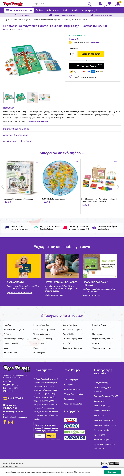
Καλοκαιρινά (53, 10)
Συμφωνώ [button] (112, 472)
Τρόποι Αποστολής (102, 411)
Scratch (13, 29)
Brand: (6, 29)
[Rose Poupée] (16, 4)
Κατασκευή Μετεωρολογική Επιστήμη (18, 199)
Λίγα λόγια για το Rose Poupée (18, 141)
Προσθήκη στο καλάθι (90, 54)
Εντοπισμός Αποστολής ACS (106, 396)
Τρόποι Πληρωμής (102, 406)
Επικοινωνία (99, 401)
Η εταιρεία (68, 384)
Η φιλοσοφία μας (71, 380)
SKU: (20, 29)
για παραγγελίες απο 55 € (79, 229)
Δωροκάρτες (69, 399)
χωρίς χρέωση (103, 229)
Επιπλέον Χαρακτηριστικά (16, 129)
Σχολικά (39, 10)
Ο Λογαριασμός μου (102, 383)
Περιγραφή (8, 107)
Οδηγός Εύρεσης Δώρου (74, 394)
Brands (74, 10)
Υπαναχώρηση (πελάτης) (104, 420)
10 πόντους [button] (94, 43)
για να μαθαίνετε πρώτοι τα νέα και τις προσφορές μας (46, 429)
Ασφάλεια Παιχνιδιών (103, 440)
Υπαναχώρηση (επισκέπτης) (105, 425)
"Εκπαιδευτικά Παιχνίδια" (38, 121)
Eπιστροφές (99, 415)
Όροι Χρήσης (99, 435)
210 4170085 (15, 398)
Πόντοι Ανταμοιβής (102, 430)
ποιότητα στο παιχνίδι (19, 229)
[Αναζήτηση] (89, 4)
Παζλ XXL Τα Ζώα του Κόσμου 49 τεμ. (56, 199)
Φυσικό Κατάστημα (72, 389)
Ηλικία (65, 10)
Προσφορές (89, 10)
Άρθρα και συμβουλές (73, 404)
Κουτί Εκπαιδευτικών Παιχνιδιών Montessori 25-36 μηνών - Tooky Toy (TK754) (98, 200)
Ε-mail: (5, 417)
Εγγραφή (51, 436)
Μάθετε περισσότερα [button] (82, 472)
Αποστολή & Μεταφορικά (15, 135)
